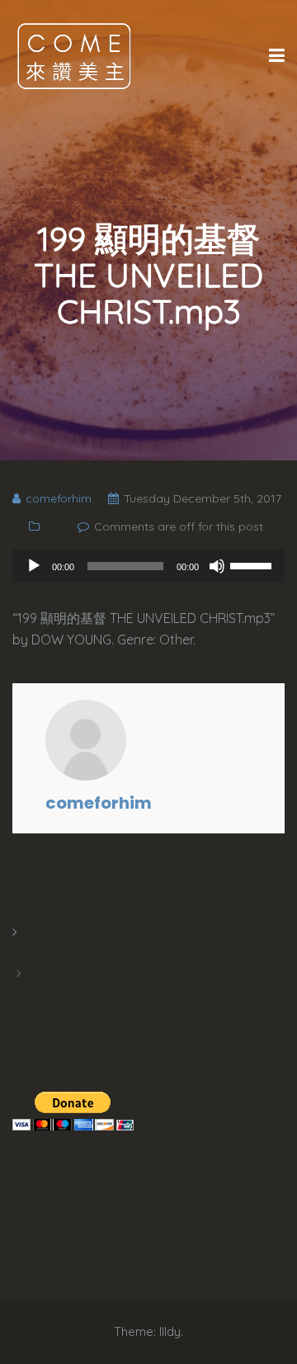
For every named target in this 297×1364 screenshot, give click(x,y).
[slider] (253, 564)
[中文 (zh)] (20, 993)
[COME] (74, 55)
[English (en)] (20, 952)
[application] (148, 566)
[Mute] (217, 566)
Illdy (170, 1331)
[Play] (34, 566)
